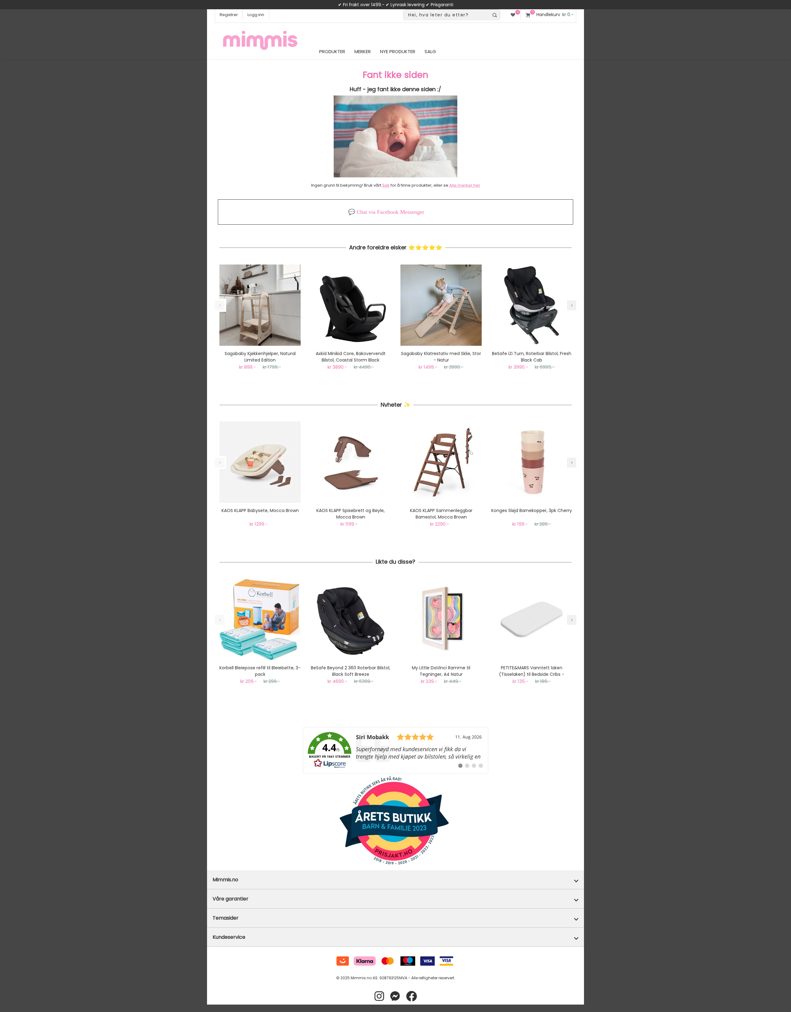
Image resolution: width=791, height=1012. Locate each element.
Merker (362, 51)
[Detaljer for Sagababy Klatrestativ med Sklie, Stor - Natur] (441, 305)
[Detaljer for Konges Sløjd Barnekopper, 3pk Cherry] (531, 462)
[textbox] (446, 15)
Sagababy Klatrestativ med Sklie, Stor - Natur (441, 356)
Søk (386, 185)
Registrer (229, 15)
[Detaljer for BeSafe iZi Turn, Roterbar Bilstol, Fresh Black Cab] (531, 305)
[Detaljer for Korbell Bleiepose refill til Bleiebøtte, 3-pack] (260, 619)
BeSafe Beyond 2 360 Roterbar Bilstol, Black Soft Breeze (350, 671)
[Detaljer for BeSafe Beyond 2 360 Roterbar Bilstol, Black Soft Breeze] (350, 619)
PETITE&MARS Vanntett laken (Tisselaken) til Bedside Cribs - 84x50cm (531, 671)
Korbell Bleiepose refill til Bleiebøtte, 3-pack (260, 671)
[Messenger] (395, 996)
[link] (395, 750)
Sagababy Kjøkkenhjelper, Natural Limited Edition (260, 356)
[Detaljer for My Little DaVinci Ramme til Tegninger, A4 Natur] (441, 619)
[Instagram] (379, 996)
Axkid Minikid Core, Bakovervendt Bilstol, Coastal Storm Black (351, 356)
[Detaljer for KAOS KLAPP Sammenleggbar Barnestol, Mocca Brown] (441, 462)
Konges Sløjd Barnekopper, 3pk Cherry (531, 510)
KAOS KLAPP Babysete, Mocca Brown (260, 510)
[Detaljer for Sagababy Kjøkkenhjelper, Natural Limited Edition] (260, 305)
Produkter (332, 51)
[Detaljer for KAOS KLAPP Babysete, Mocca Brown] (260, 462)
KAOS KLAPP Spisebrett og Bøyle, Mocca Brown (350, 513)
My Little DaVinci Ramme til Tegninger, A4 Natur (441, 671)
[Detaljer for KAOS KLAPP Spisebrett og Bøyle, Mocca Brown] (350, 462)
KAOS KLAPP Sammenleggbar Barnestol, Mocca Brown (441, 513)
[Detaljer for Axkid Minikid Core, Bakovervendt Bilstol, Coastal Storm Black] (350, 305)
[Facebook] (411, 996)
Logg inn (255, 15)
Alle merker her (464, 185)
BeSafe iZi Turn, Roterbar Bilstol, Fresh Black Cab (531, 356)
